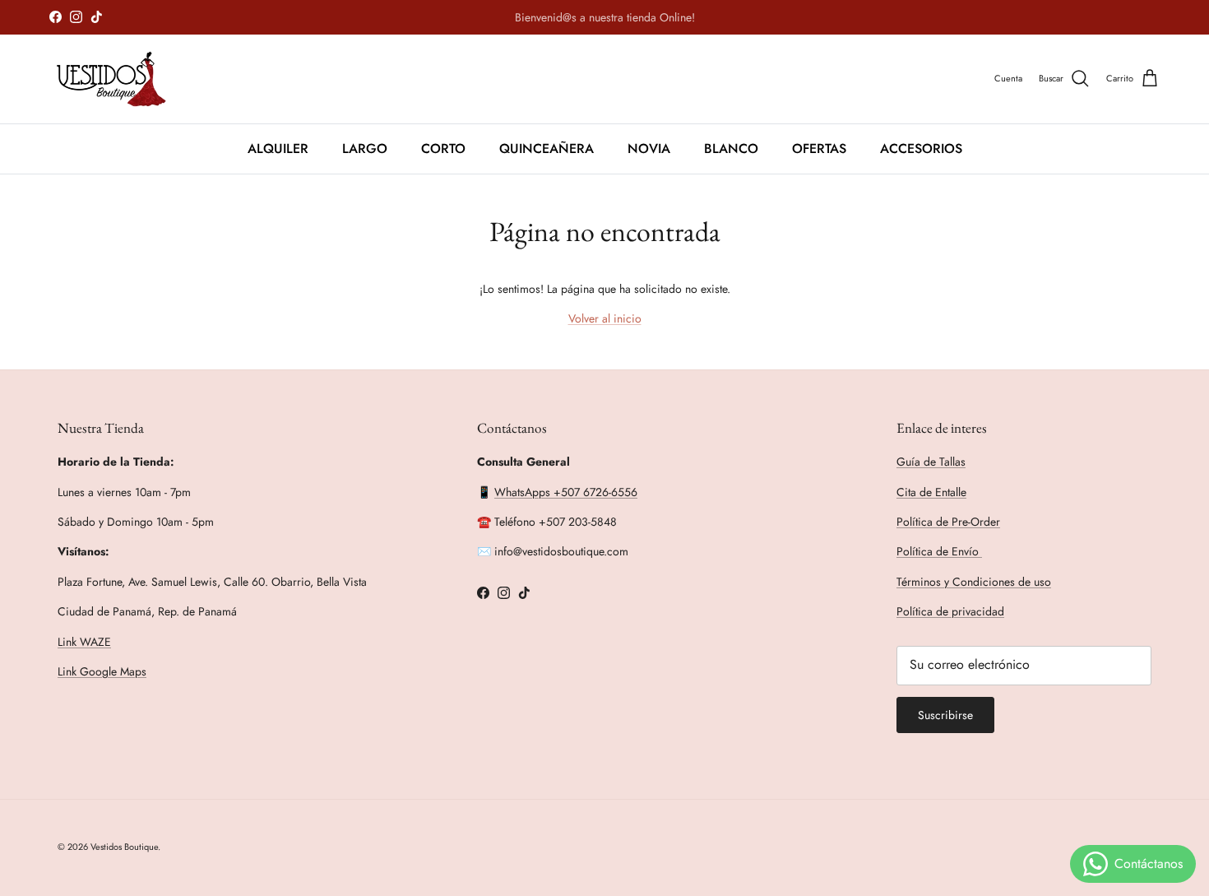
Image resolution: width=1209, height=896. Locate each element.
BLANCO (731, 147)
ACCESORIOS (921, 147)
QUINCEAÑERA (546, 147)
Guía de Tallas (931, 461)
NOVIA (649, 147)
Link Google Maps (102, 671)
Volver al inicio (605, 318)
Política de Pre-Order (948, 521)
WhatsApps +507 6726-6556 (565, 492)
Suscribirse (945, 715)
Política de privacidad (950, 611)
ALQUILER (278, 147)
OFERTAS (819, 147)
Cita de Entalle (931, 492)
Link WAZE (84, 642)
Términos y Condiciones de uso (973, 581)
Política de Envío (939, 551)
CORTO (443, 147)
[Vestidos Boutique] (121, 79)
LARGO (364, 147)
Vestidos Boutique (124, 846)
